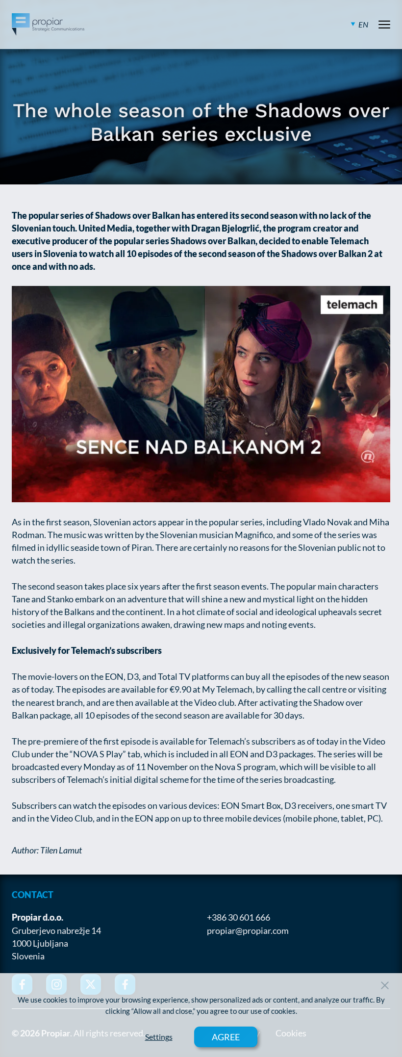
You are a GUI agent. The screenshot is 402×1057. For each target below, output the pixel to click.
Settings (159, 1036)
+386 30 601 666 (238, 917)
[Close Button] (385, 985)
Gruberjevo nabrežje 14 (56, 930)
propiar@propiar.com (248, 930)
